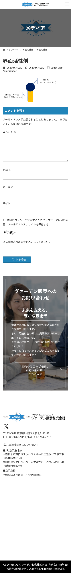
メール (8, 186)
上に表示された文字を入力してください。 (27, 241)
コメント (9, 131)
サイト (6, 203)
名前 (7, 170)
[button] (35, 370)
